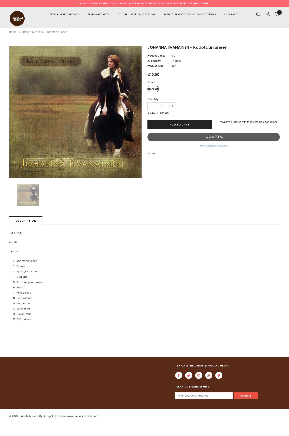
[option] (75, 112)
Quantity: (153, 99)
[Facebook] (178, 375)
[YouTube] (208, 375)
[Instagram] (198, 375)
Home (12, 32)
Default (153, 89)
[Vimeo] (218, 375)
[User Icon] (268, 14)
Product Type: (155, 66)
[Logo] (21, 18)
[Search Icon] (258, 14)
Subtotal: (153, 113)
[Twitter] (188, 375)
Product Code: (156, 55)
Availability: (154, 60)
